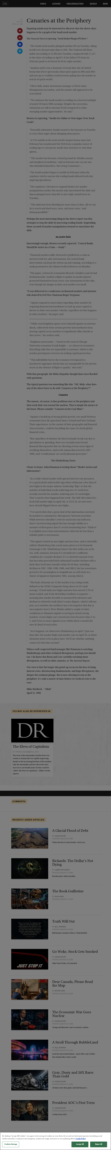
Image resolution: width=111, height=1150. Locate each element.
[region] (55, 1141)
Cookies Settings (10, 1144)
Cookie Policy (81, 1139)
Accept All (80, 1144)
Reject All (98, 1144)
